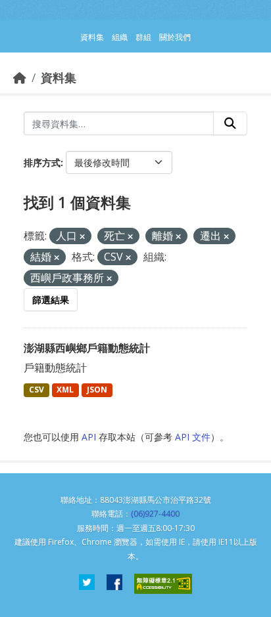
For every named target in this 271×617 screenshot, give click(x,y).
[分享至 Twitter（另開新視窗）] (87, 584)
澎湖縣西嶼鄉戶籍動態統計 (87, 348)
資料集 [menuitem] (92, 37)
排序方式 (42, 162)
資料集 (58, 77)
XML (65, 389)
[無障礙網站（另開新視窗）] (163, 584)
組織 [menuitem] (120, 37)
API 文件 (192, 437)
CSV (36, 389)
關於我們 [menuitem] (175, 37)
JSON (97, 389)
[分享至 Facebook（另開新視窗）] (114, 584)
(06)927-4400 (155, 513)
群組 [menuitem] (143, 37)
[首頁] (19, 77)
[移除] (82, 237)
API (89, 437)
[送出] (230, 123)
